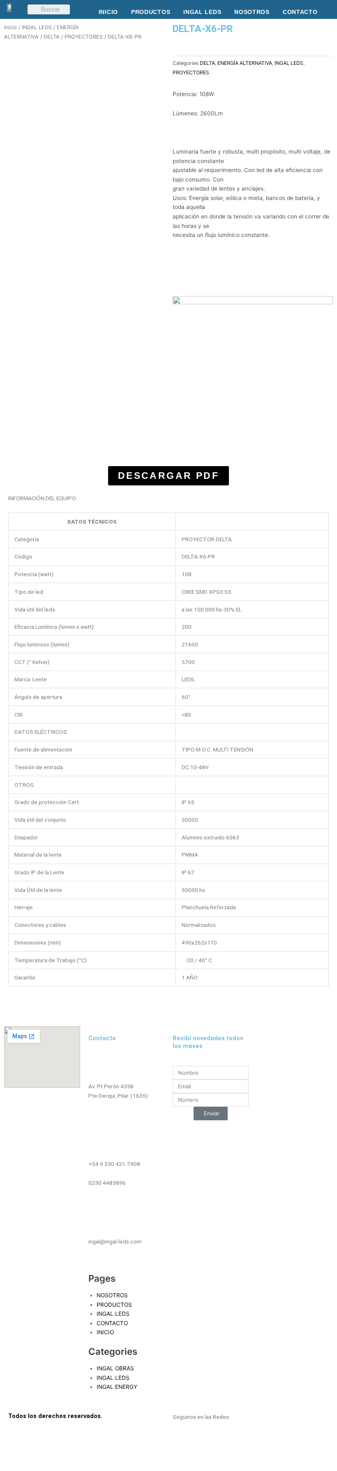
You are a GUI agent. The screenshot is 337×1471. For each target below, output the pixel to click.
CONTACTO (300, 12)
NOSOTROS (252, 12)
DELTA (52, 37)
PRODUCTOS (150, 12)
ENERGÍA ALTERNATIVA (244, 63)
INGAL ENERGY (117, 1387)
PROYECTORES (84, 37)
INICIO (108, 12)
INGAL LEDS (202, 12)
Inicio (10, 27)
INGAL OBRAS (115, 1368)
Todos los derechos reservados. (55, 1416)
